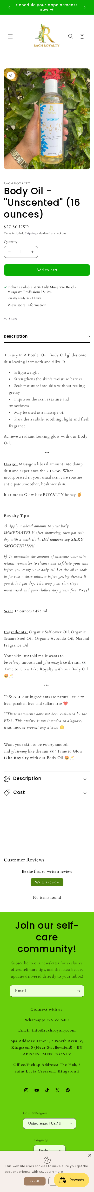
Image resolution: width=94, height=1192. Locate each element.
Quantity (10, 242)
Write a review (47, 882)
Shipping (31, 233)
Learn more (54, 1171)
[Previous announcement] (9, 7)
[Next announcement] (85, 7)
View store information (27, 305)
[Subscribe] (78, 991)
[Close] (89, 1155)
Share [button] (13, 318)
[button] (10, 36)
